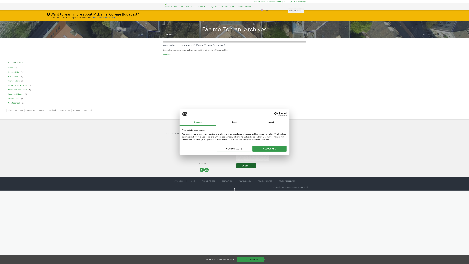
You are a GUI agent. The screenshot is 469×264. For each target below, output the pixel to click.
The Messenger (300, 1)
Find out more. (228, 259)
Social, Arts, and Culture (17, 89)
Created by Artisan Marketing (284, 187)
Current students (261, 1)
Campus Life (13, 76)
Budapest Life (13, 72)
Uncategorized (14, 103)
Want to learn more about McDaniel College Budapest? (194, 45)
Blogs (10, 67)
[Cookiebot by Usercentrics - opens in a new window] (276, 114)
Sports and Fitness (15, 94)
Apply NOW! (278, 129)
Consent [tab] (198, 122)
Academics (186, 6)
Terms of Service (280, 144)
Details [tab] (235, 122)
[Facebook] (201, 171)
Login (290, 1)
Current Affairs (14, 81)
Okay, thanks (250, 259)
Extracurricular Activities (17, 85)
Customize (232, 149)
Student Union (14, 98)
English (267, 10)
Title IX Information (281, 147)
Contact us (278, 138)
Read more (167, 54)
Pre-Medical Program (277, 1)
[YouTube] (206, 171)
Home (170, 34)
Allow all (269, 149)
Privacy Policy (279, 141)
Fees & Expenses (280, 135)
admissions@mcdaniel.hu (104, 17)
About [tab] (271, 122)
